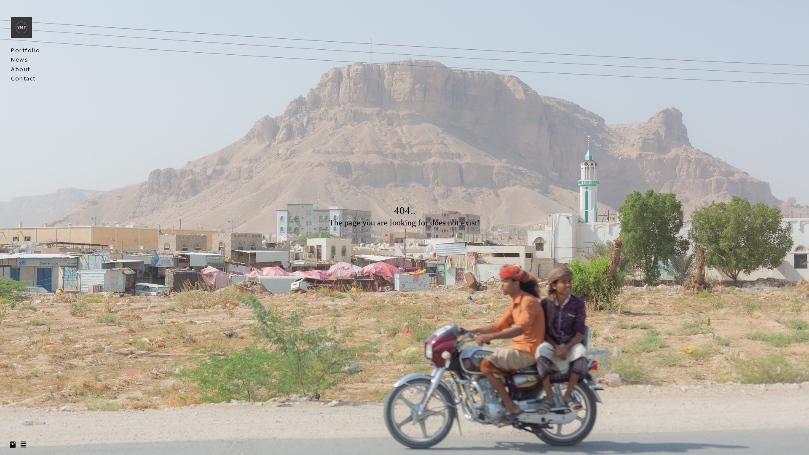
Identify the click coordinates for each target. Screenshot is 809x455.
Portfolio (25, 50)
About (20, 69)
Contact (23, 78)
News (19, 59)
